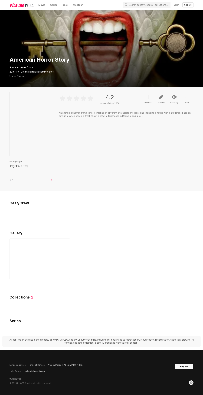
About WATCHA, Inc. (73, 365)
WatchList (148, 103)
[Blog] (191, 382)
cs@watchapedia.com (35, 371)
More (187, 103)
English (184, 366)
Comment (161, 103)
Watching (174, 103)
